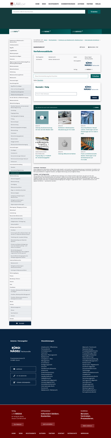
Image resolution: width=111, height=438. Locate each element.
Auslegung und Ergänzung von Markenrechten (18, 196)
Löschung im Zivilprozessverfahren (19, 270)
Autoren (81, 4)
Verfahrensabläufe (15, 173)
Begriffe (12, 47)
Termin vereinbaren (22, 382)
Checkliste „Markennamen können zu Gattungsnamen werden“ (19, 298)
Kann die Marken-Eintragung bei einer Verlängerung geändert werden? (19, 256)
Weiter (94, 97)
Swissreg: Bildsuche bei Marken (67, 154)
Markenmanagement (15, 307)
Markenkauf (13, 210)
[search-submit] (94, 12)
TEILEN (83, 47)
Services (12, 304)
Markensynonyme (14, 53)
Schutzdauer (13, 133)
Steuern (12, 281)
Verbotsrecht (14, 161)
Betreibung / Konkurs (15, 278)
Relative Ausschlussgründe (17, 94)
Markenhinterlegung (15, 103)
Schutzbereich (14, 153)
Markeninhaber (14, 139)
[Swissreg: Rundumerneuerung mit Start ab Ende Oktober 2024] (45, 117)
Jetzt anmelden (47, 424)
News (44, 4)
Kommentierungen (68, 4)
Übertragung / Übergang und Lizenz (18, 207)
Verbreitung (12, 72)
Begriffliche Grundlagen (16, 86)
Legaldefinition (13, 50)
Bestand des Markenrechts (16, 215)
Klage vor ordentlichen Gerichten (18, 190)
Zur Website (17, 424)
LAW (96, 107)
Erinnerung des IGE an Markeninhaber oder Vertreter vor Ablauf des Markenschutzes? (20, 233)
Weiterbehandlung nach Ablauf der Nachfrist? (19, 240)
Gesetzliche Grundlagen (15, 56)
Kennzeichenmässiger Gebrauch (18, 156)
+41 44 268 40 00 (20, 376)
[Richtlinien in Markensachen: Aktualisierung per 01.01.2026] (68, 117)
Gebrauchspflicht (15, 224)
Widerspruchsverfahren (16, 187)
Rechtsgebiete (54, 4)
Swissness (12, 59)
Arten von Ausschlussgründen (17, 89)
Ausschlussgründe (14, 83)
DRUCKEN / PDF (93, 47)
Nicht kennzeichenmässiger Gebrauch (19, 158)
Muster (11, 301)
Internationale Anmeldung (16, 164)
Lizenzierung (13, 213)
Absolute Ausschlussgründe (17, 92)
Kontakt (12, 318)
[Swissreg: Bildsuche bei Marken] (68, 143)
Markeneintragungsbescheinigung (18, 127)
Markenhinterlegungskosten (17, 136)
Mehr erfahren (87, 426)
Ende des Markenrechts (15, 260)
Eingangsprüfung (15, 113)
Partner (90, 4)
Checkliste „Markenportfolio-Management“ (20, 294)
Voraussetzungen (14, 80)
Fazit (11, 284)
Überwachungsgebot (15, 178)
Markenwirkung (14, 130)
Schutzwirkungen (14, 147)
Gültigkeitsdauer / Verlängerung (18, 221)
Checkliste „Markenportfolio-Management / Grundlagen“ (20, 290)
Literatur (13, 316)
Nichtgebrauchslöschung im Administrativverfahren (17, 200)
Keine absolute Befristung (16, 218)
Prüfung (12, 119)
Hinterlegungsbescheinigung (17, 116)
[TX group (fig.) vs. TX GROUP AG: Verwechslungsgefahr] (45, 143)
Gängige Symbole (15, 141)
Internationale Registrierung (17, 170)
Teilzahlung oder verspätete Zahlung (19, 237)
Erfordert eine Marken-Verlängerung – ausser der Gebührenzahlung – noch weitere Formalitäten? (19, 246)
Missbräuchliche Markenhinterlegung (19, 144)
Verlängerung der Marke (15, 227)
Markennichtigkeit (15, 193)
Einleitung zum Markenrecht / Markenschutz (17, 41)
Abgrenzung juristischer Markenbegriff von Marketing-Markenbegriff (20, 62)
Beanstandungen (15, 121)
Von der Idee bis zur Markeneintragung (19, 97)
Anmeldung (13, 110)
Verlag (98, 4)
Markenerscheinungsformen (16, 74)
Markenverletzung (14, 176)
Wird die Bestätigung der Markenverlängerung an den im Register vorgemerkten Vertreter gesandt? (20, 251)
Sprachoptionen (14, 313)
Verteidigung (14, 184)
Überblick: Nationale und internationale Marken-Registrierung (20, 106)
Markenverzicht (14, 263)
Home (37, 4)
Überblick (13, 167)
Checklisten (12, 287)
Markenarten (13, 77)
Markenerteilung (14, 124)
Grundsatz (13, 230)
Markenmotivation (14, 66)
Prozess (11, 276)
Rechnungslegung (14, 273)
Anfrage (18, 369)
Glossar (12, 310)
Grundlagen (13, 150)
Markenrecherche (14, 100)
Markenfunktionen (14, 69)
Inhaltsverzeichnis (14, 45)
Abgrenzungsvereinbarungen (17, 204)
